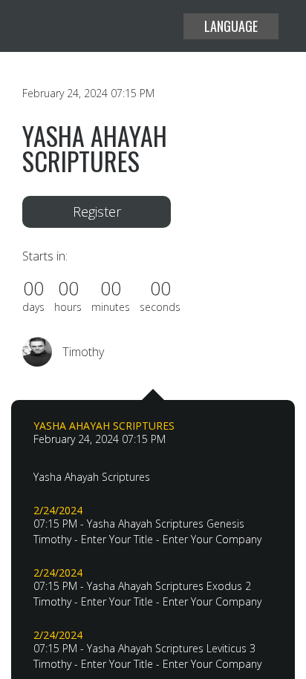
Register (97, 211)
